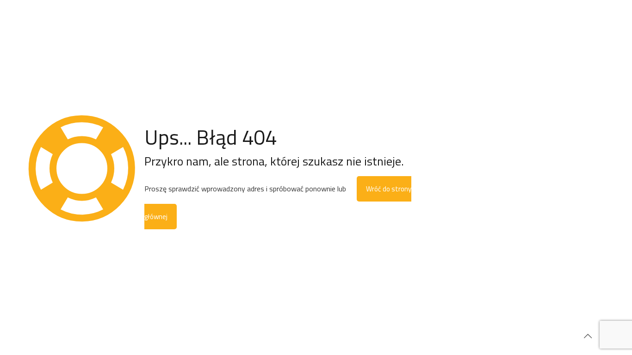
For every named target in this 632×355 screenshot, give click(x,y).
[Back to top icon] (587, 336)
